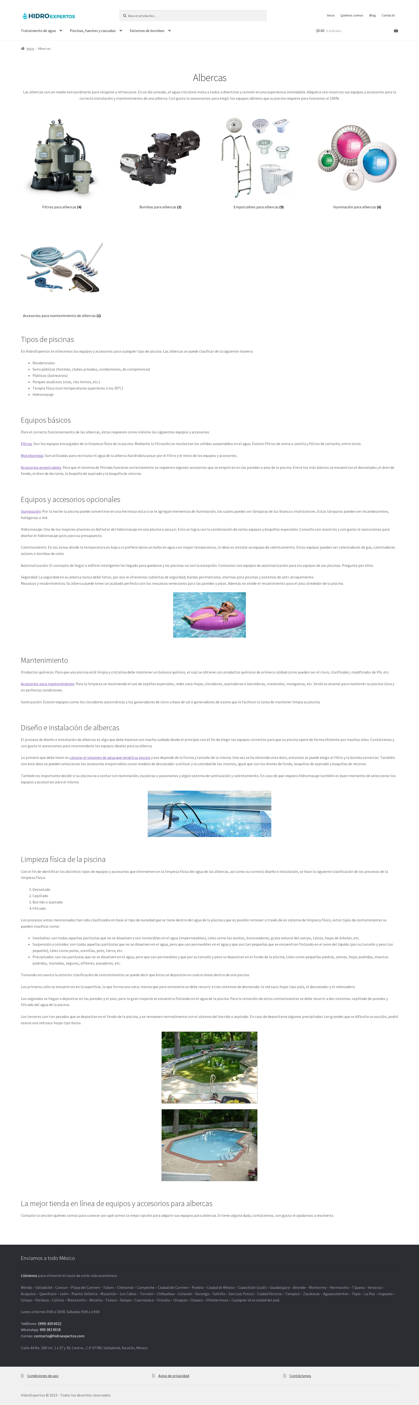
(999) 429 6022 (49, 1323)
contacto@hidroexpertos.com (59, 1335)
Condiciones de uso (42, 1375)
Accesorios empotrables (41, 467)
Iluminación (31, 511)
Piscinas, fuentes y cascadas (93, 30)
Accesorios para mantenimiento (47, 683)
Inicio (331, 15)
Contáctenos (300, 1375)
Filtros (26, 443)
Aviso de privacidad (173, 1375)
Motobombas (32, 455)
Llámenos (29, 1275)
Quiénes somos (351, 15)
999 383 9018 (50, 1329)
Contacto (388, 15)
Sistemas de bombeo (147, 30)
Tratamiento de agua (38, 30)
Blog (372, 15)
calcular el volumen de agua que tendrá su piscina (110, 757)
